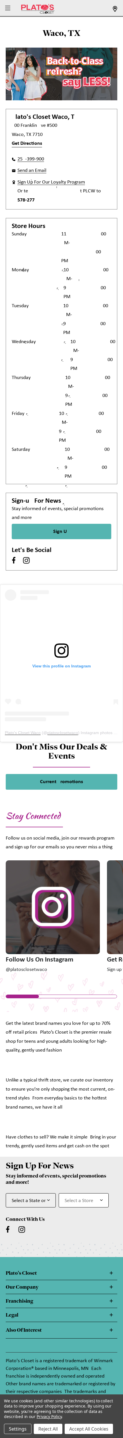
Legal (12, 1315)
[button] (8, 8)
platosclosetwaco (62, 732)
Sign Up (61, 531)
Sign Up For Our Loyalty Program (51, 182)
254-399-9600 (30, 159)
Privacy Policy (49, 1416)
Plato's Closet (21, 1273)
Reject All (48, 1429)
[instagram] (26, 560)
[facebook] (13, 560)
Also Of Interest (24, 1330)
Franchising (19, 1301)
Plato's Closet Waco (23, 732)
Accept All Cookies (88, 1429)
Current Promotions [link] (61, 782)
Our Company (22, 1287)
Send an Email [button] (31, 170)
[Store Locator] (115, 10)
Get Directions (27, 143)
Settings (18, 1429)
